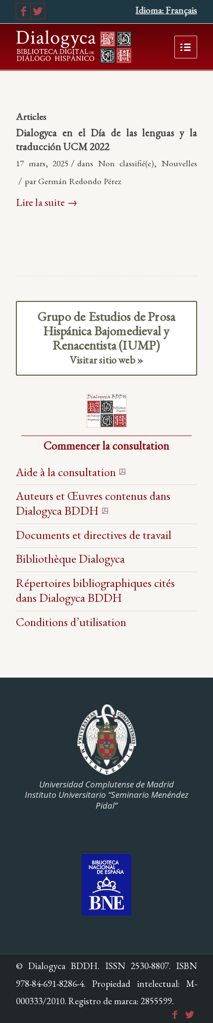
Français (181, 10)
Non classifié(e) (126, 163)
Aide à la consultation (66, 472)
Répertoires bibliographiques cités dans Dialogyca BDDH (95, 590)
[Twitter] (38, 11)
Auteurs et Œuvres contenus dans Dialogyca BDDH (93, 503)
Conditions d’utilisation (71, 622)
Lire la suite (47, 202)
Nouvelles (179, 163)
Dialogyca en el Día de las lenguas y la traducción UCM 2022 (106, 139)
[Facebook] (23, 11)
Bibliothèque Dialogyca (70, 558)
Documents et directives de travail (93, 534)
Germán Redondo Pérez (79, 181)
